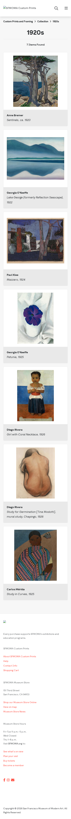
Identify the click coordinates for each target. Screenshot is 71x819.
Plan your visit (10, 756)
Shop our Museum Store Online (19, 702)
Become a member (13, 766)
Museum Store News (14, 712)
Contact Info (10, 666)
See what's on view (13, 752)
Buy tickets (9, 761)
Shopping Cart (11, 670)
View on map (10, 707)
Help (5, 661)
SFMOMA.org (15, 744)
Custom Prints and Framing (18, 22)
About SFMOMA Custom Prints (19, 657)
